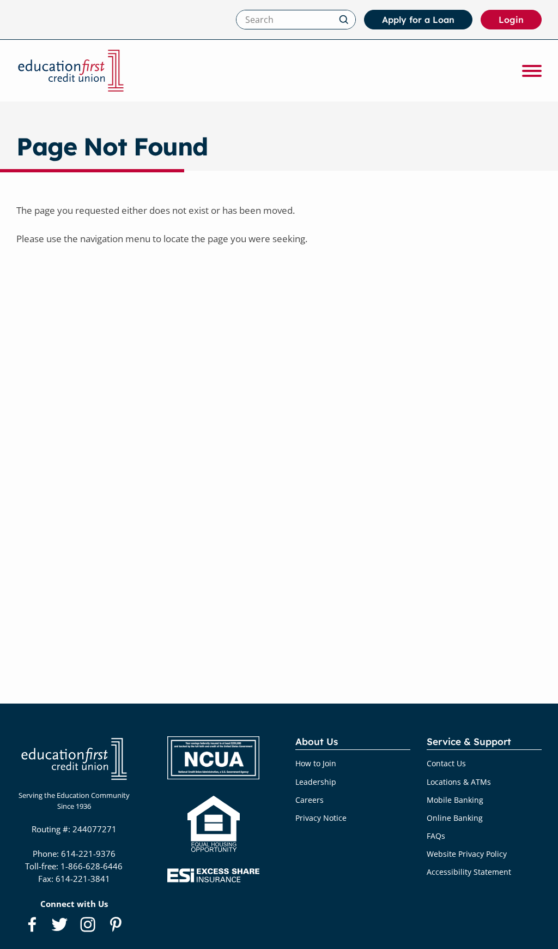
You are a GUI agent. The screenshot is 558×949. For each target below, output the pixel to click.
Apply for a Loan (418, 19)
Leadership (315, 782)
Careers (309, 800)
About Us (316, 741)
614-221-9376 (88, 853)
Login (520, 21)
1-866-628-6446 (91, 866)
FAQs (436, 836)
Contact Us (446, 763)
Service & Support (469, 741)
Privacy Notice (321, 818)
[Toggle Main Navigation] (532, 71)
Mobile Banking (455, 800)
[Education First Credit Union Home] (70, 70)
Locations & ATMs (459, 782)
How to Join (315, 763)
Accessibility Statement (469, 872)
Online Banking (455, 818)
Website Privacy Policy (467, 854)
